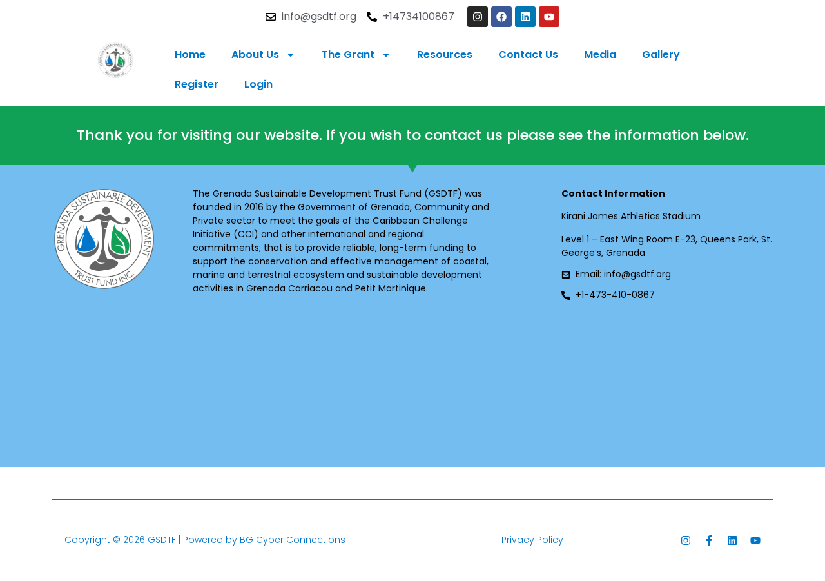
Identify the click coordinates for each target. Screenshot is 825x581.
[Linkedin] (525, 16)
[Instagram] (477, 16)
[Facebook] (501, 16)
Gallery (661, 54)
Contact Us (528, 54)
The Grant (348, 54)
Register (196, 84)
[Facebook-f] (709, 540)
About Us (255, 54)
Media (600, 54)
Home (190, 54)
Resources (444, 54)
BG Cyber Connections (292, 539)
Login (258, 84)
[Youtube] (549, 16)
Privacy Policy (532, 539)
